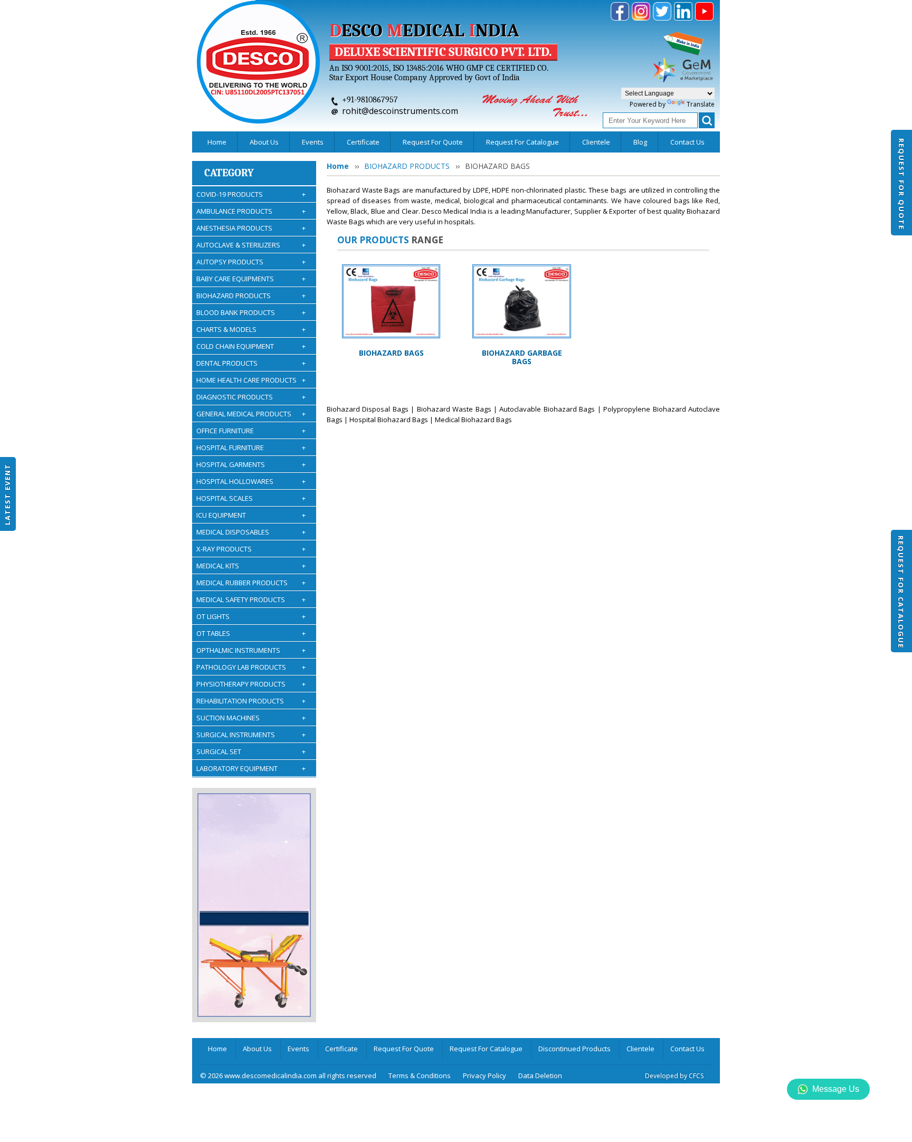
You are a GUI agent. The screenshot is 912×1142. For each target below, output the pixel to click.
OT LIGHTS (251, 616)
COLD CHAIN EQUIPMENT (251, 346)
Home (216, 142)
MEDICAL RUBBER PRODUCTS (251, 582)
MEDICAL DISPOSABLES (251, 532)
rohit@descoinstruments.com (400, 111)
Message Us (835, 1088)
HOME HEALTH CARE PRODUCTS (251, 380)
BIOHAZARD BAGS (391, 353)
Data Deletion (540, 1075)
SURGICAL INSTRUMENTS (251, 734)
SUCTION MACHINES (251, 717)
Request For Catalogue (901, 592)
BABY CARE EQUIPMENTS (251, 278)
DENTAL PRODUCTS (251, 363)
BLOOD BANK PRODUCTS (251, 312)
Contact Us (687, 142)
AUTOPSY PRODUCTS (251, 262)
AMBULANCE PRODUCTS (251, 211)
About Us (264, 142)
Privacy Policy (484, 1075)
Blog (640, 142)
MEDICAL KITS (251, 565)
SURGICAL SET (251, 751)
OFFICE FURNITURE (251, 430)
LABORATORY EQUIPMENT (251, 768)
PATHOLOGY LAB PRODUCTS (251, 667)
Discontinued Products (574, 1048)
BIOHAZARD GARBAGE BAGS (522, 357)
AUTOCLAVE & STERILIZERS (251, 245)
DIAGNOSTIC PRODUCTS (251, 397)
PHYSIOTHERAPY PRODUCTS (251, 684)
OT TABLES (251, 633)
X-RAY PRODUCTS (251, 549)
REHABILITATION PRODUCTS (251, 701)
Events (313, 142)
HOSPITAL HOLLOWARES (251, 481)
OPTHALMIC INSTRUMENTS (251, 650)
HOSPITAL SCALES (251, 498)
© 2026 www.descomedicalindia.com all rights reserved (288, 1075)
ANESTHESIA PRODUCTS (251, 228)
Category (229, 173)
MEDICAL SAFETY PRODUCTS (251, 599)
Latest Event (7, 494)
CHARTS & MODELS (251, 329)
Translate (701, 104)
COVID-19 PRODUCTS (251, 194)
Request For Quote (901, 184)
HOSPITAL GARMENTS (251, 464)
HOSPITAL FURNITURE (251, 447)
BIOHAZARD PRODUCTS (251, 295)
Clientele (596, 142)
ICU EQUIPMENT (251, 515)
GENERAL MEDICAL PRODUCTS (251, 413)
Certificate (363, 142)
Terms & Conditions (419, 1075)
